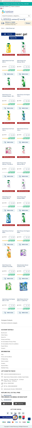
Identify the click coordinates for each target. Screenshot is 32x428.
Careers (7, 6)
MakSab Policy (4, 367)
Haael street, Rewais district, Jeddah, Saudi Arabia (16, 377)
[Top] (29, 419)
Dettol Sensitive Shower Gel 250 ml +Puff (22, 265)
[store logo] (7, 12)
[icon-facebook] (7, 413)
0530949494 (7, 400)
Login (12, 19)
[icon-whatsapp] (23, 413)
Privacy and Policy (5, 339)
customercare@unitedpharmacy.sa (12, 1)
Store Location (4, 361)
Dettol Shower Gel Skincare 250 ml (21, 163)
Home (2, 28)
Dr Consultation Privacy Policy (8, 341)
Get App (2, 6)
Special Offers (4, 365)
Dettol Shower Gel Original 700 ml (23, 95)
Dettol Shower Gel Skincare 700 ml (21, 61)
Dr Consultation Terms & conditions (9, 343)
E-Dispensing (4, 359)
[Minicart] (24, 19)
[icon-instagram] (19, 413)
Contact (3, 363)
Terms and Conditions (6, 356)
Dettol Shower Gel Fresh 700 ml (8, 129)
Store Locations (15, 6)
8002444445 (7, 395)
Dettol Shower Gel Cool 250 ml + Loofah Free (22, 300)
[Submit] (29, 15)
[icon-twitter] (11, 413)
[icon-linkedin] (15, 413)
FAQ (2, 354)
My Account (4, 332)
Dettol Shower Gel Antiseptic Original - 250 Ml (8, 95)
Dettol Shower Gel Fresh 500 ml (8, 61)
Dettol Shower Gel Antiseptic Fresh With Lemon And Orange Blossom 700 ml (7, 265)
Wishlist (21, 19)
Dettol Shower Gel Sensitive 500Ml (21, 197)
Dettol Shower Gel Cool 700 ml (22, 129)
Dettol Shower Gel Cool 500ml (7, 231)
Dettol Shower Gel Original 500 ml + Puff (8, 300)
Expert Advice (4, 346)
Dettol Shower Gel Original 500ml (23, 231)
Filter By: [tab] (9, 34)
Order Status (4, 335)
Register (16, 19)
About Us (3, 337)
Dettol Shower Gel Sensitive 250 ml (6, 197)
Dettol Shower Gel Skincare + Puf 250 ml (7, 163)
